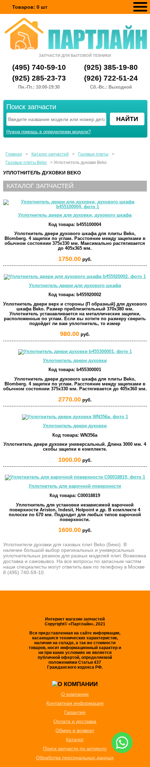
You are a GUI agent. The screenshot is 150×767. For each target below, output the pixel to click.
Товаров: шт (29, 7)
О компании (75, 694)
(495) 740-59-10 (39, 67)
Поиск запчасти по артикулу (75, 748)
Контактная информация (75, 703)
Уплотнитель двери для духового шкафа (75, 285)
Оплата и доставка (74, 721)
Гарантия (74, 712)
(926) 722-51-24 (111, 78)
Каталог (75, 739)
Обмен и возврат (74, 730)
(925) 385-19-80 (111, 67)
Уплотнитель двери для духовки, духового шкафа (75, 215)
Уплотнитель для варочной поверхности (75, 486)
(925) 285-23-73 (39, 78)
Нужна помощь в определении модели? (48, 131)
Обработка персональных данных (75, 757)
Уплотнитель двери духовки (75, 360)
